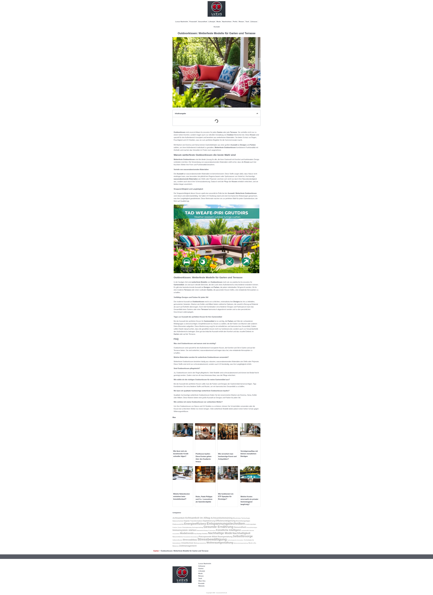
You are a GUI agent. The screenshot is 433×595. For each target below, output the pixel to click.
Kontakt (217, 27)
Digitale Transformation (193, 521)
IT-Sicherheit (211, 530)
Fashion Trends (177, 527)
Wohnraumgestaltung (219, 542)
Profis (235, 21)
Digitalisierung (209, 521)
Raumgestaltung (225, 537)
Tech (247, 21)
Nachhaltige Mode (220, 533)
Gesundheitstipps (251, 527)
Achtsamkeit (179, 518)
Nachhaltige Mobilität (201, 533)
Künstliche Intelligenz (228, 530)
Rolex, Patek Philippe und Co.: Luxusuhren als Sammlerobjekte (204, 499)
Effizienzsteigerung (226, 521)
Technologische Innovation (235, 540)
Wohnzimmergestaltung (241, 543)
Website (201, 586)
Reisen (241, 21)
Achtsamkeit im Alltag (197, 517)
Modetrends (187, 533)
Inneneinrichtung (202, 530)
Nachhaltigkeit (241, 533)
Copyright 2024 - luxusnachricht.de (216, 592)
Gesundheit (202, 21)
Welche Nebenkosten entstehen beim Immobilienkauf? (181, 496)
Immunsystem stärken (184, 530)
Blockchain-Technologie (241, 518)
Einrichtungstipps (243, 521)
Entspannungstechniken (226, 523)
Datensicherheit (178, 521)
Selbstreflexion (177, 540)
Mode (218, 21)
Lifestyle (211, 21)
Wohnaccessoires (200, 543)
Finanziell (193, 21)
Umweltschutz (187, 543)
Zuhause (253, 21)
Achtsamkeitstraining (222, 518)
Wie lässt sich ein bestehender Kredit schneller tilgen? (180, 453)
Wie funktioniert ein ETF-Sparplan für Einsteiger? (225, 496)
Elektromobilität (178, 524)
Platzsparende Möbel (208, 537)
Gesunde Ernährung (218, 527)
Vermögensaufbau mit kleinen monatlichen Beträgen (249, 453)
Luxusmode (245, 530)
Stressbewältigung (212, 539)
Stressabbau (190, 539)
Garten (156, 551)
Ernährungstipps (250, 524)
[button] (257, 113)
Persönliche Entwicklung (190, 536)
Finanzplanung (186, 527)
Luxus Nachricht (181, 21)
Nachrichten (226, 21)
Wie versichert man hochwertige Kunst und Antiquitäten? (227, 456)
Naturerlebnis (178, 537)
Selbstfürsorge (243, 536)
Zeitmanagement (188, 546)
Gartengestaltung (197, 527)
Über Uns (201, 581)
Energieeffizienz (195, 523)
